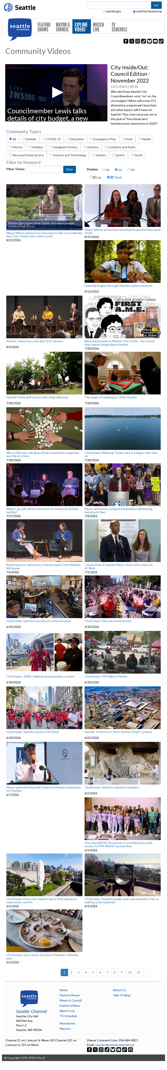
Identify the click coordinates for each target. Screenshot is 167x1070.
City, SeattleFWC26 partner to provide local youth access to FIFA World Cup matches (118, 844)
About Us (119, 990)
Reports (65, 1028)
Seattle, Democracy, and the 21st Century (34, 341)
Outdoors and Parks (121, 147)
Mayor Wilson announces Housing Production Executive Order (123, 231)
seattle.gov (113, 11)
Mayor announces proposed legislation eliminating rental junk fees (118, 510)
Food (128, 139)
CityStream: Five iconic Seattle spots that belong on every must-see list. (41, 900)
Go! (156, 5)
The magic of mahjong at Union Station (111, 397)
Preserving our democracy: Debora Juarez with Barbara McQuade (43, 566)
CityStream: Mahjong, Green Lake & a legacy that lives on (121, 454)
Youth (138, 155)
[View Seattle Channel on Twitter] (96, 1049)
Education (77, 139)
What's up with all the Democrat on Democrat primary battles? (42, 510)
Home (64, 990)
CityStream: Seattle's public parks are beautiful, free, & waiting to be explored (122, 900)
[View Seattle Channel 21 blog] (125, 1049)
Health (146, 139)
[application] (56, 92)
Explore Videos (81, 27)
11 (138, 972)
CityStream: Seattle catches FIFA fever (32, 732)
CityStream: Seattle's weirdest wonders (112, 787)
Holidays (37, 147)
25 (120, 170)
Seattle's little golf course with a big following (37, 397)
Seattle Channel (31, 1011)
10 (107, 170)
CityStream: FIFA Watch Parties (106, 676)
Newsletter (67, 1023)
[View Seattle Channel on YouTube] (119, 1049)
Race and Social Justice (28, 155)
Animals (31, 139)
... (147, 972)
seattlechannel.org (149, 11)
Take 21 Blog (121, 995)
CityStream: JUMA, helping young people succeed (40, 676)
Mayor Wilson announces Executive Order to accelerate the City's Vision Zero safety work (44, 234)
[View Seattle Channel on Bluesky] (112, 1049)
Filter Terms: (16, 169)
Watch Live (98, 27)
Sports (120, 155)
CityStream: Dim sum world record (108, 621)
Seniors (101, 155)
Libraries (93, 147)
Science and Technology (69, 155)
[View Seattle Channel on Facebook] (90, 1049)
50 (132, 170)
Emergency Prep (105, 139)
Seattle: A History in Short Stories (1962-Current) (118, 732)
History (17, 147)
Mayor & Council (63, 27)
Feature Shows (44, 27)
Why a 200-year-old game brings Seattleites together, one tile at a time (42, 454)
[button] (56, 92)
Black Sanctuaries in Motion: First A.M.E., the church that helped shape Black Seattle (120, 342)
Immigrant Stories (65, 147)
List (98, 177)
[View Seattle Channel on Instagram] (101, 1049)
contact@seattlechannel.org (114, 1045)
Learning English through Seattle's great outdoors (118, 285)
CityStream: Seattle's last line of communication (38, 621)
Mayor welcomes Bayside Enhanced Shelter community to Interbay (43, 789)
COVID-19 (53, 139)
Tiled (117, 177)
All (14, 139)
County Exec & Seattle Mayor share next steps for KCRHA (119, 566)
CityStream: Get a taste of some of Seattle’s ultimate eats (42, 956)
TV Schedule (119, 27)
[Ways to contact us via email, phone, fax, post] (130, 1049)
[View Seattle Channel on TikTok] (107, 1049)
